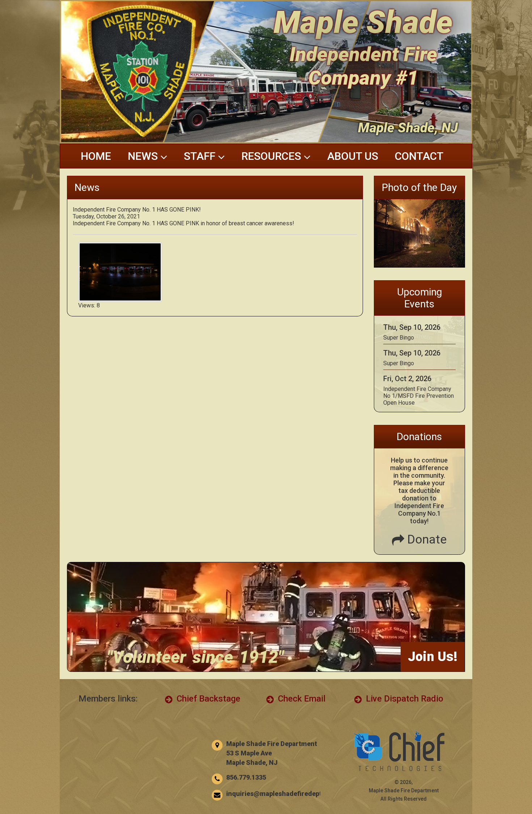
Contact (419, 156)
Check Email (300, 699)
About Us (352, 156)
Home (96, 156)
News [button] (144, 156)
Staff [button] (201, 156)
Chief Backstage (207, 699)
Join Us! (432, 656)
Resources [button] (272, 156)
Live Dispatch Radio (403, 699)
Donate (425, 539)
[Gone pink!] (120, 298)
